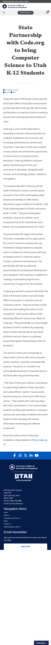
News (14, 92)
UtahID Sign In (25, 12)
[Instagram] (20, 455)
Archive (7, 92)
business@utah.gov (16, 503)
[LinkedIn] (31, 455)
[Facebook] (14, 455)
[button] (41, 643)
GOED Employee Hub (11, 527)
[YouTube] (36, 455)
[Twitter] (25, 455)
